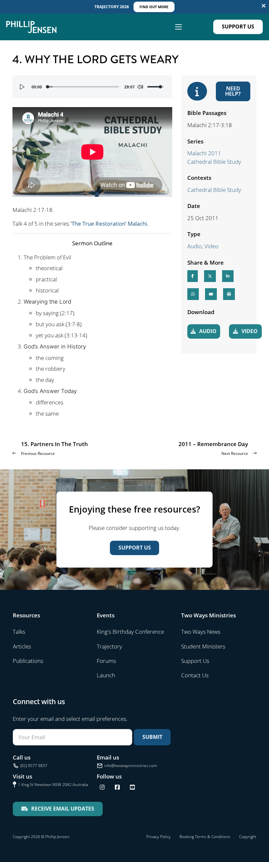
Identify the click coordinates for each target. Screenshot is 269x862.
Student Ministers (203, 646)
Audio (194, 246)
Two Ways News (200, 631)
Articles (22, 646)
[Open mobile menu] (178, 26)
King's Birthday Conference (130, 631)
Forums (106, 661)
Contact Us (195, 675)
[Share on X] (210, 276)
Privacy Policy (158, 836)
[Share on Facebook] (192, 276)
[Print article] (229, 294)
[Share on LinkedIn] (228, 276)
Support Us (238, 26)
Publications (28, 661)
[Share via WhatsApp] (193, 294)
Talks (19, 631)
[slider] (83, 86)
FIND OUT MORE (153, 6)
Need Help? (233, 91)
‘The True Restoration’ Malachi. (110, 223)
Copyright (247, 836)
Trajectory (109, 646)
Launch (106, 675)
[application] (92, 86)
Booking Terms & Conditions (204, 836)
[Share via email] (211, 294)
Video (211, 246)
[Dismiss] (263, 6)
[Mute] (140, 87)
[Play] (22, 87)
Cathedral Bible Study (214, 190)
